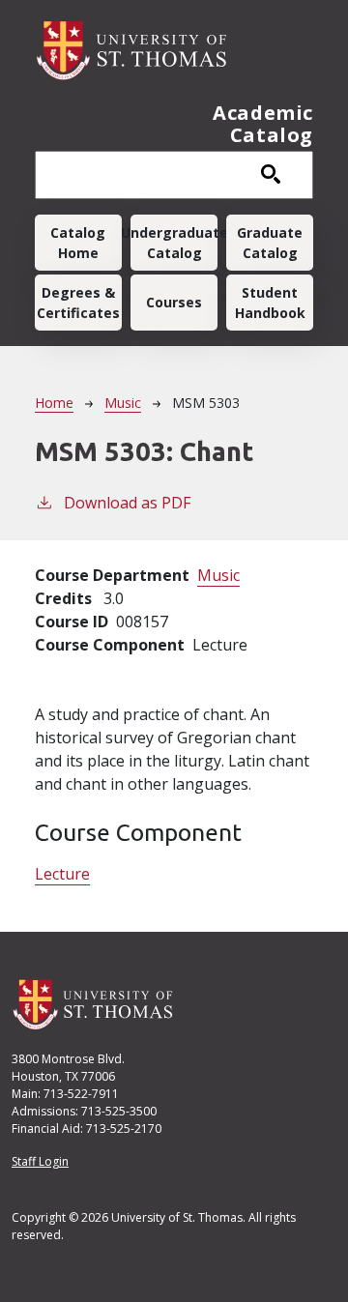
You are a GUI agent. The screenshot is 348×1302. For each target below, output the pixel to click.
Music (122, 402)
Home (54, 402)
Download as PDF (127, 502)
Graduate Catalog (270, 242)
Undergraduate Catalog (174, 242)
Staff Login (40, 1161)
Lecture (62, 873)
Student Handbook (270, 302)
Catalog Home (77, 242)
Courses (174, 302)
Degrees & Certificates (78, 302)
